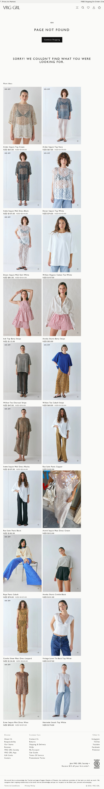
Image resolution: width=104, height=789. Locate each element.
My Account (34, 750)
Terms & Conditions (12, 786)
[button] (99, 7)
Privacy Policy (30, 786)
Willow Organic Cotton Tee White (57, 275)
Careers (7, 758)
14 (30, 141)
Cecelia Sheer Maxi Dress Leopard (17, 658)
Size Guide (33, 753)
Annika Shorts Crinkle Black (54, 594)
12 (25, 141)
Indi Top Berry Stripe (12, 339)
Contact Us (34, 739)
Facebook (96, 747)
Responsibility (10, 742)
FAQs (31, 747)
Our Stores (9, 744)
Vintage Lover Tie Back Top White (57, 658)
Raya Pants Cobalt (10, 594)
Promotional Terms (37, 758)
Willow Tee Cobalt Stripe (53, 403)
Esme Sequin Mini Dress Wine (15, 722)
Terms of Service (36, 755)
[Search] (82, 7)
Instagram (96, 739)
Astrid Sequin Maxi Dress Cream (56, 531)
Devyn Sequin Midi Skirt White (16, 275)
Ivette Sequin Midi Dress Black (15, 211)
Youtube (96, 744)
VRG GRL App (10, 753)
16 (74, 205)
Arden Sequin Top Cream (14, 147)
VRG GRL (96, 786)
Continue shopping (52, 40)
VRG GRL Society (11, 750)
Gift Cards (8, 755)
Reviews (7, 747)
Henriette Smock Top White (54, 722)
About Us (8, 739)
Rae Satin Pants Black (12, 531)
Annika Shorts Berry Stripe (54, 339)
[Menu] (77, 7)
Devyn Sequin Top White (53, 211)
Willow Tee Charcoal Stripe (14, 403)
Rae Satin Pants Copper (52, 467)
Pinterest (96, 750)
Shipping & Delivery (37, 744)
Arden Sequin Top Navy (53, 147)
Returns (32, 742)
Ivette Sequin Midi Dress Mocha (16, 467)
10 (21, 141)
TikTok (97, 742)
